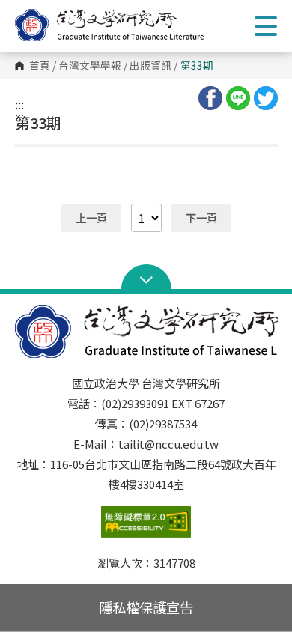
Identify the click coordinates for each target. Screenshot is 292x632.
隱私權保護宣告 (146, 607)
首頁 (39, 66)
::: (19, 104)
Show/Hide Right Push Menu (266, 26)
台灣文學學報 (89, 66)
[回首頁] (123, 25)
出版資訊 (150, 66)
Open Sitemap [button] (146, 278)
